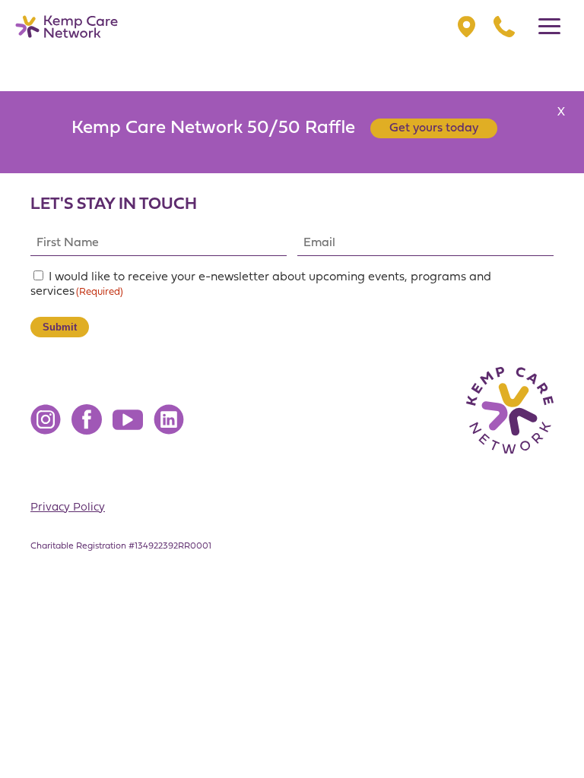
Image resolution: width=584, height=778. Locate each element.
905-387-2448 (504, 26)
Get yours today (433, 128)
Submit (60, 327)
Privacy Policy (67, 508)
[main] (292, 381)
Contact (466, 26)
